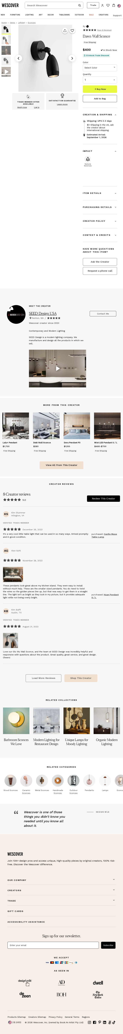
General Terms (72, 1017)
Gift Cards (16, 911)
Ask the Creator (100, 261)
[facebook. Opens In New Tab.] (94, 1022)
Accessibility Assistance (26, 922)
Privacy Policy (55, 1017)
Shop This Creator (80, 678)
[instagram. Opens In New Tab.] (89, 1022)
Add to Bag (100, 98)
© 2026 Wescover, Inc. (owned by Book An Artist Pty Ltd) (54, 1022)
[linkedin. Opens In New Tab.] (104, 1022)
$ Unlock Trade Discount (97, 55)
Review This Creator (103, 498)
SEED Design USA (42, 313)
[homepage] (11, 5)
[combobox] (54, 5)
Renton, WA (38, 318)
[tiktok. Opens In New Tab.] (114, 1022)
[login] (102, 5)
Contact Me (103, 313)
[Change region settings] (119, 6)
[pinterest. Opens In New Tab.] (99, 1022)
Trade (93, 5)
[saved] (108, 5)
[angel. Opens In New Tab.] (109, 1022)
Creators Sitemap (37, 1017)
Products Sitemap (17, 1017)
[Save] (72, 31)
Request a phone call (100, 270)
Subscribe (108, 945)
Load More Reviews (43, 678)
